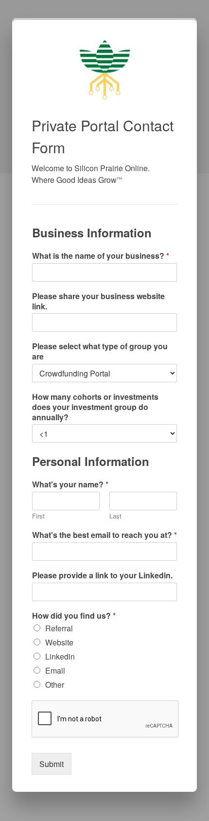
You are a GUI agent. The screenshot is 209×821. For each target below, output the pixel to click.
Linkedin (60, 656)
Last (115, 516)
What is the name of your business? (100, 256)
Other (54, 684)
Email (55, 670)
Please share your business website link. (98, 301)
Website (59, 642)
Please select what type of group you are (100, 351)
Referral (59, 628)
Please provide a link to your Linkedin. (102, 576)
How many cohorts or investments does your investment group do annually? (95, 407)
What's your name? (70, 485)
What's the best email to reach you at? (104, 535)
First (38, 516)
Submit (51, 763)
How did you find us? (74, 616)
